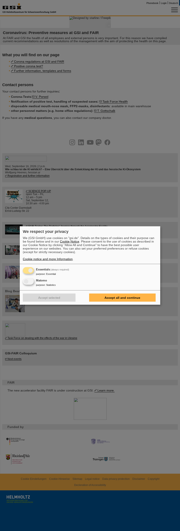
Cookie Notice (69, 241)
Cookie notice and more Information (48, 259)
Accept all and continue (122, 297)
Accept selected (49, 297)
